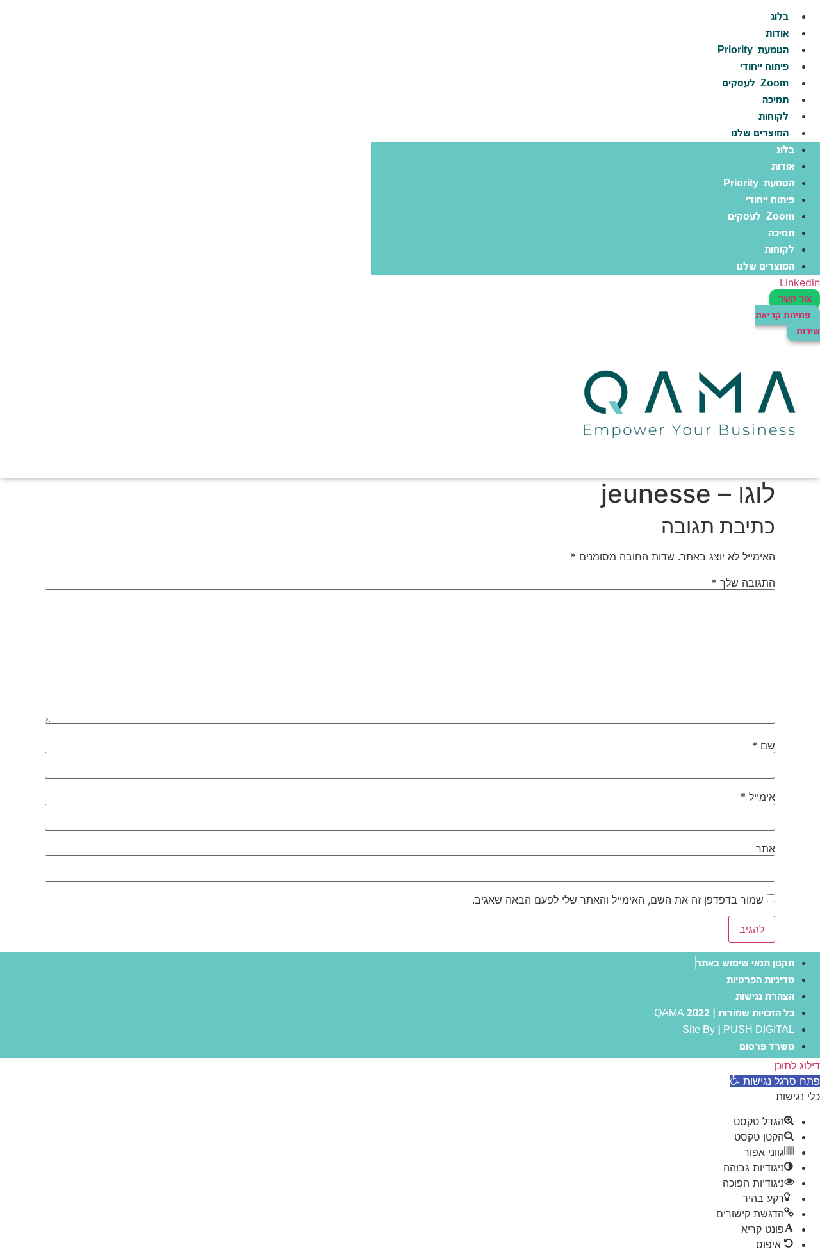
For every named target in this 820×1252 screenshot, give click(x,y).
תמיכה (775, 100)
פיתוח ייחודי (764, 66)
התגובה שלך (743, 583)
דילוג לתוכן (797, 1065)
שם (763, 745)
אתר (765, 848)
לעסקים (755, 83)
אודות (777, 33)
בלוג (780, 17)
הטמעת (753, 50)
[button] (775, 1081)
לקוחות (773, 116)
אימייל (758, 797)
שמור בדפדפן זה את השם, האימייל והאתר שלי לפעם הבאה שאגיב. (618, 900)
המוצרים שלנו (760, 133)
